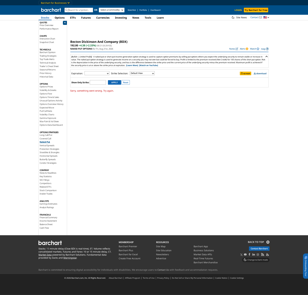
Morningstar (70, 257)
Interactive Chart (47, 38)
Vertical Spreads (47, 145)
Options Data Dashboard (51, 124)
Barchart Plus (126, 250)
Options (60, 17)
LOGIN (238, 10)
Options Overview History (52, 104)
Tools (148, 17)
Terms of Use (149, 278)
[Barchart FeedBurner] (267, 254)
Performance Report (49, 28)
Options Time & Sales (49, 97)
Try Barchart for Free (256, 10)
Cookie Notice (221, 278)
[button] (266, 18)
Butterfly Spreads (48, 159)
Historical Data (46, 76)
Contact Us (163, 269)
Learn (160, 17)
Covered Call (45, 138)
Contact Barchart (259, 248)
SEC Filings (44, 179)
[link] (265, 48)
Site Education (163, 250)
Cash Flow (44, 227)
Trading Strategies (48, 55)
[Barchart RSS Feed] (262, 254)
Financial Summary (48, 217)
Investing (121, 17)
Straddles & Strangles (49, 152)
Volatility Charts (47, 114)
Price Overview (46, 25)
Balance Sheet (46, 224)
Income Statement (48, 220)
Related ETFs (45, 186)
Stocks (45, 17)
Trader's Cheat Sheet (49, 66)
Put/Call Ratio (46, 111)
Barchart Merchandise (206, 262)
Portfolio (143, 10)
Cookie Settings (237, 278)
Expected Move (47, 107)
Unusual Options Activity (51, 100)
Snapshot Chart (47, 42)
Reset (125, 82)
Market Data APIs (203, 254)
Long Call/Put (46, 135)
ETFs (73, 17)
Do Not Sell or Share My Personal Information (192, 278)
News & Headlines (48, 172)
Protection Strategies (49, 149)
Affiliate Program (132, 278)
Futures (86, 17)
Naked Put (45, 141)
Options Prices (46, 86)
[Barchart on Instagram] (257, 254)
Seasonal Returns (48, 69)
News (135, 17)
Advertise (161, 258)
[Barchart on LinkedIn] (253, 254)
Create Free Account (129, 258)
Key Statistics (46, 176)
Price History (45, 73)
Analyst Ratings (47, 207)
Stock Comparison (48, 190)
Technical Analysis (48, 62)
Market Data (45, 254)
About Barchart (115, 278)
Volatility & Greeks (48, 90)
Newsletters (162, 254)
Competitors (45, 183)
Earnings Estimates (48, 203)
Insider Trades (46, 193)
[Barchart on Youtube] (245, 254)
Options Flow (46, 93)
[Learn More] (132, 65)
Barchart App (201, 246)
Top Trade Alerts (47, 59)
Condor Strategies (48, 162)
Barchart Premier (128, 246)
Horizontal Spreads (48, 155)
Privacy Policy (163, 278)
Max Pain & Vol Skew (49, 121)
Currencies (103, 17)
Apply (114, 82)
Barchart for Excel (128, 254)
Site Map (161, 246)
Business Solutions (204, 250)
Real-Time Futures (203, 258)
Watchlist (132, 10)
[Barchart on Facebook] (249, 254)
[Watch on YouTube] (148, 65)
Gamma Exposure (48, 118)
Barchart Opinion (48, 52)
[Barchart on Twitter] (241, 255)
